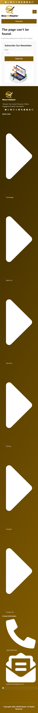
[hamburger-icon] (34, 11)
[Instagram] (13, 2)
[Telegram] (24, 2)
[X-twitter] (16, 2)
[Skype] (22, 2)
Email (6, 50)
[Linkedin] (19, 2)
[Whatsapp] (8, 2)
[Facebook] (11, 2)
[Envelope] (5, 2)
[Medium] (27, 2)
